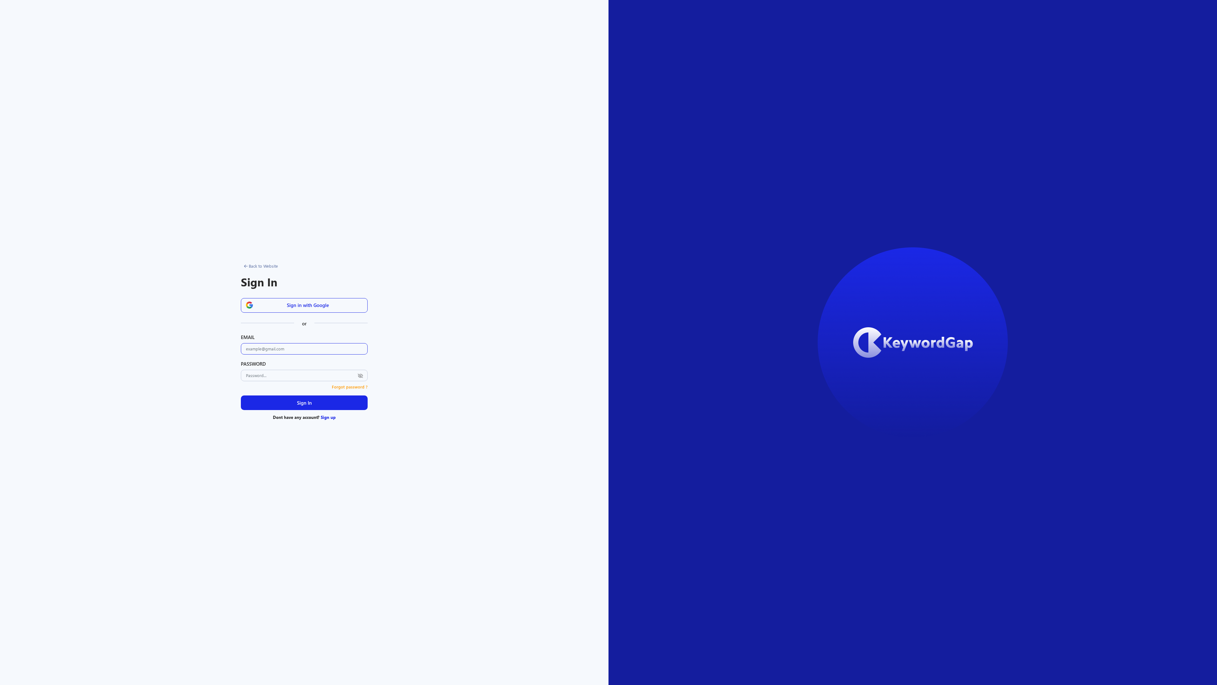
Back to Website (263, 266)
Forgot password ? (350, 386)
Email (247, 337)
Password (253, 364)
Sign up (328, 417)
